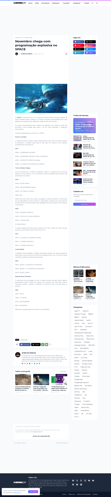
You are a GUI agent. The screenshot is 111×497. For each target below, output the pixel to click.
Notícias (76, 361)
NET (91, 354)
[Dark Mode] (92, 3)
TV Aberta (87, 401)
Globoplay (87, 342)
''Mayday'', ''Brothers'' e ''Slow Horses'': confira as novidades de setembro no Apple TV (78, 280)
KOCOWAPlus (84, 348)
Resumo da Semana (80, 389)
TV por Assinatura (87, 404)
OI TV (76, 367)
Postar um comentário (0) (41, 436)
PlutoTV (85, 373)
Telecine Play (85, 407)
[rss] (81, 484)
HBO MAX (91, 345)
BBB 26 (90, 314)
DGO (75, 329)
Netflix (76, 357)
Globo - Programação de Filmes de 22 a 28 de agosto (88, 137)
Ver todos (63, 371)
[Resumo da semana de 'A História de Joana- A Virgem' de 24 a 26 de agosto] (77, 147)
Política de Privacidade (83, 494)
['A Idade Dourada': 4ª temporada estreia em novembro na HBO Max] (91, 273)
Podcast (76, 376)
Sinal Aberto (45, 3)
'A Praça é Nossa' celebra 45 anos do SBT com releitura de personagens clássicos (89, 163)
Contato (86, 3)
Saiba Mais (16, 492)
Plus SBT (77, 373)
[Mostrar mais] (50, 344)
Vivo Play (89, 413)
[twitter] (27, 364)
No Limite (84, 357)
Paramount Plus (85, 367)
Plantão (76, 370)
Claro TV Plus (78, 326)
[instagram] (24, 364)
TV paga (76, 404)
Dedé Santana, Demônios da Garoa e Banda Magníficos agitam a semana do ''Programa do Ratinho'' (89, 180)
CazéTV (88, 320)
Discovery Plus (78, 336)
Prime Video (86, 376)
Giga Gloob (77, 342)
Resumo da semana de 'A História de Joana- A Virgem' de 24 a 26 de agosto (89, 146)
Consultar (66, 3)
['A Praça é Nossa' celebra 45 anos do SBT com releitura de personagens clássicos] (77, 164)
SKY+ (84, 392)
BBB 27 (76, 317)
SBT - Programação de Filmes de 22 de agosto (89, 172)
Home (30, 3)
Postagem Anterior (20, 443)
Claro (83, 323)
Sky (86, 395)
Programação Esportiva (81, 382)
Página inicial (19, 37)
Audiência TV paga (80, 314)
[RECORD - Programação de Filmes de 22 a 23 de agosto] (77, 155)
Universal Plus (85, 410)
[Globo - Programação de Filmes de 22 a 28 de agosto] (77, 138)
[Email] (46, 344)
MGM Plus (77, 354)
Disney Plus (89, 336)
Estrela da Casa (79, 339)
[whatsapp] (32, 364)
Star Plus (77, 398)
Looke (90, 351)
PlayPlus (84, 370)
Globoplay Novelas (80, 345)
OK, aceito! (33, 491)
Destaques (55, 3)
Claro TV (90, 323)
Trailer (76, 410)
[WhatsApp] (42, 344)
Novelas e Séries (87, 364)
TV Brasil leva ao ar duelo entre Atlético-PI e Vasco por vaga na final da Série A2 (59, 388)
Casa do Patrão (79, 320)
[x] (77, 480)
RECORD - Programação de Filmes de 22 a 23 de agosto (88, 154)
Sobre (37, 3)
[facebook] (22, 364)
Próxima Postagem (62, 443)
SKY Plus (77, 392)
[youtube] (29, 364)
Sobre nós (72, 494)
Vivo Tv (76, 417)
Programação (28, 37)
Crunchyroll (88, 326)
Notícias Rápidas (87, 361)
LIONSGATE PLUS (80, 351)
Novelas (76, 364)
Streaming (77, 401)
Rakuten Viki (78, 385)
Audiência (85, 311)
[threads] (39, 364)
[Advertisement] (55, 20)
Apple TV (77, 311)
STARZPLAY (78, 395)
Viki (82, 413)
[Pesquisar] (96, 3)
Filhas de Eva (90, 339)
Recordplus (88, 385)
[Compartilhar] (65, 53)
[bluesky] (37, 364)
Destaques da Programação (82, 333)
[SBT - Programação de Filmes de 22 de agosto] (77, 173)
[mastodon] (73, 484)
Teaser (76, 407)
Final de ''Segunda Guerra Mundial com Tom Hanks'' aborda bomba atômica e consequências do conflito (40, 388)
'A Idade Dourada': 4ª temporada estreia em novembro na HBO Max (90, 280)
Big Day (84, 317)
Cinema (76, 323)
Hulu (75, 348)
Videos (76, 413)
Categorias (76, 3)
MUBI (85, 354)
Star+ (84, 398)
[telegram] (34, 364)
